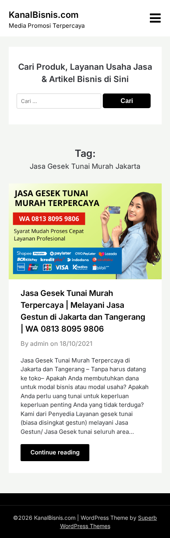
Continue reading (54, 452)
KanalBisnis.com (44, 15)
